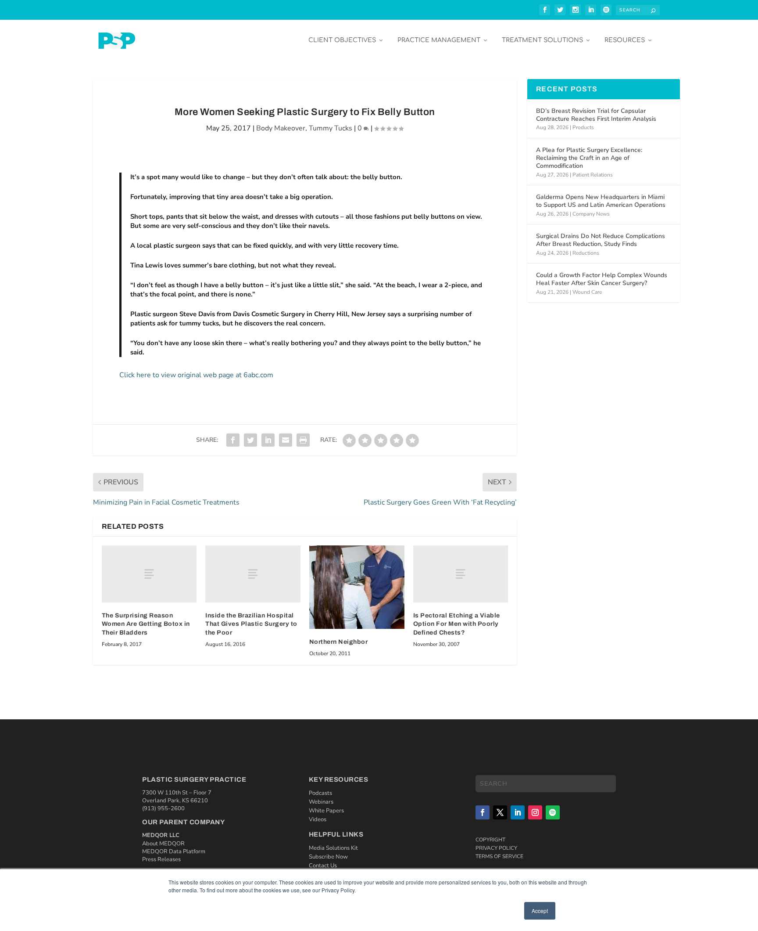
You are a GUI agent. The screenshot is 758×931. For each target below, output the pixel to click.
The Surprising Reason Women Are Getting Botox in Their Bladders (146, 624)
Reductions (585, 252)
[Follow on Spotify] (553, 812)
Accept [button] (540, 910)
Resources (624, 40)
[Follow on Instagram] (535, 812)
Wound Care (587, 292)
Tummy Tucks (330, 128)
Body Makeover (280, 128)
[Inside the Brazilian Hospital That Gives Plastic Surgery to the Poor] (252, 574)
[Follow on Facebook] (483, 812)
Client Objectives (342, 40)
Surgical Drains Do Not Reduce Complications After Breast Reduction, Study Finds (600, 240)
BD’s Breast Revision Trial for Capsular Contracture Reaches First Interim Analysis (596, 115)
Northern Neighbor (338, 642)
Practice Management (438, 40)
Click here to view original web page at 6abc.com (196, 375)
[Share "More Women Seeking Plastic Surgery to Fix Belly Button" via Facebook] (233, 440)
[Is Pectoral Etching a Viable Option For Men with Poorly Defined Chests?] (460, 574)
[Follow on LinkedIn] (518, 812)
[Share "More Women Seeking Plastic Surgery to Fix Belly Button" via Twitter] (250, 440)
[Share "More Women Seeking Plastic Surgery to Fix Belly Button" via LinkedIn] (268, 440)
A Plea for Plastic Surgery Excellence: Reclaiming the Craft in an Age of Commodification (589, 158)
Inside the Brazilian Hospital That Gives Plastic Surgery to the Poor (251, 624)
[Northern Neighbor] (356, 587)
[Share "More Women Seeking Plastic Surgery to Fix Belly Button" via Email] (285, 440)
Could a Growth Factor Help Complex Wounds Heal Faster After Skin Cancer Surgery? (601, 279)
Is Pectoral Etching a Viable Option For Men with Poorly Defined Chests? (456, 624)
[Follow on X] (500, 812)
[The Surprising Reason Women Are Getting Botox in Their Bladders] (149, 574)
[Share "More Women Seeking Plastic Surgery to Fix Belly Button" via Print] (303, 440)
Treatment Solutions (542, 40)
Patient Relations (592, 174)
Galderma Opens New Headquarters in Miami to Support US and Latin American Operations (600, 201)
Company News (591, 213)
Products (583, 127)
